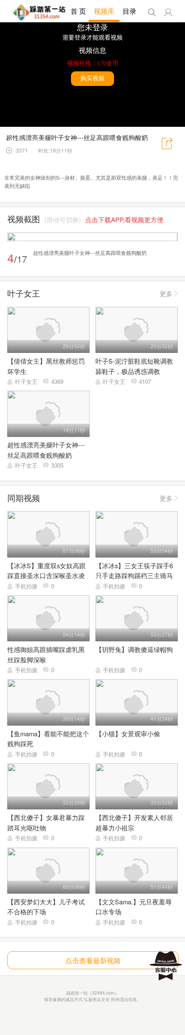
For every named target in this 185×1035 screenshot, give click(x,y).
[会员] (168, 12)
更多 (166, 293)
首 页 (78, 11)
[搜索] (152, 12)
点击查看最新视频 (92, 960)
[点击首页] (39, 12)
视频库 (104, 11)
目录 (129, 11)
